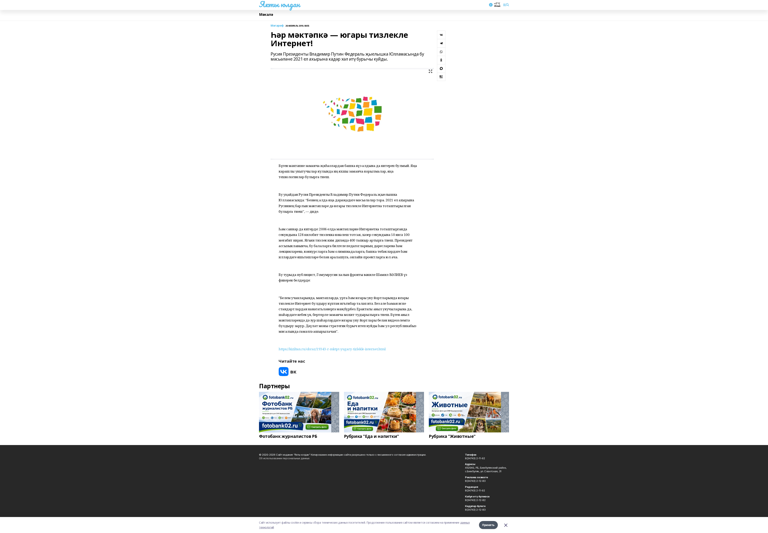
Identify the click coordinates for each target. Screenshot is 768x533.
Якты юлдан (279, 4)
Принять (488, 525)
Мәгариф (277, 25)
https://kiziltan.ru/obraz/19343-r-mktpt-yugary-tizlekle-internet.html (332, 349)
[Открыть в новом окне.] (288, 371)
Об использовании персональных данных (284, 458)
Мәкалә (266, 14)
